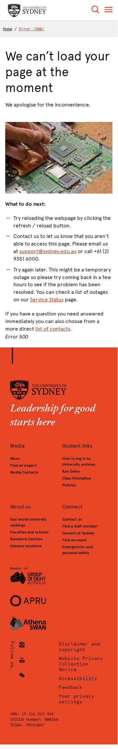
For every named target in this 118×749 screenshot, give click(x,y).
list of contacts (52, 329)
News (15, 458)
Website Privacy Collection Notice (81, 664)
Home (7, 29)
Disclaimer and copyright (79, 646)
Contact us (72, 519)
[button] (95, 11)
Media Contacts (24, 472)
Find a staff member (80, 526)
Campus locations (26, 546)
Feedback (70, 687)
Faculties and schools (29, 532)
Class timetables (76, 478)
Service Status (46, 299)
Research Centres (26, 539)
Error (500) (31, 29)
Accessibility (78, 678)
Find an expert (23, 465)
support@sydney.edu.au (47, 251)
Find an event (74, 540)
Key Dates (71, 471)
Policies (69, 485)
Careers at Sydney (78, 533)
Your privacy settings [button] (76, 699)
